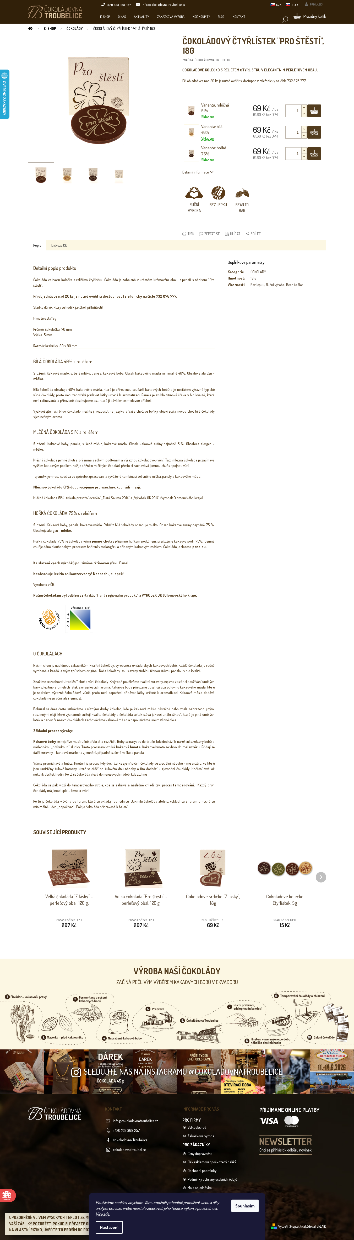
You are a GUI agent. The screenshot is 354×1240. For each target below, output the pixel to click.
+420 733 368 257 (126, 1130)
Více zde (102, 1214)
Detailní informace (195, 172)
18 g (253, 278)
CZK (278, 5)
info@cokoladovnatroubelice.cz (135, 1120)
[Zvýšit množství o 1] (304, 108)
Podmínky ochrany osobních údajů (212, 1179)
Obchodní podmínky (202, 1170)
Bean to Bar (294, 284)
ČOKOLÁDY (258, 272)
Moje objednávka (200, 1187)
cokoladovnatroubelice (129, 1149)
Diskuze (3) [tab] (59, 245)
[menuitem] (105, 16)
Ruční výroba (275, 284)
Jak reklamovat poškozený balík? (212, 1162)
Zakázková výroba (201, 1136)
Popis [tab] (37, 245)
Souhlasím (245, 1206)
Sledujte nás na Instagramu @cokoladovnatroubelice (183, 1071)
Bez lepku (257, 284)
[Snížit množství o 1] (304, 114)
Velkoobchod (197, 1127)
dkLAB (321, 1226)
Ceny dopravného (200, 1153)
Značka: (206, 60)
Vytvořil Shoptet (288, 1226)
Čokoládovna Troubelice (130, 1140)
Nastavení (109, 1227)
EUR (295, 5)
